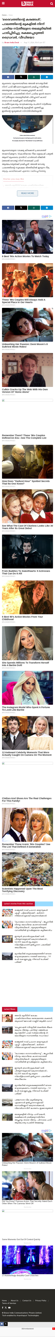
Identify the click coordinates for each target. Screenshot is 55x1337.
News (11, 15)
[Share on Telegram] (47, 77)
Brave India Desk (12, 43)
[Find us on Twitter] (6, 1307)
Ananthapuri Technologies (28, 1316)
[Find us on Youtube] (9, 1307)
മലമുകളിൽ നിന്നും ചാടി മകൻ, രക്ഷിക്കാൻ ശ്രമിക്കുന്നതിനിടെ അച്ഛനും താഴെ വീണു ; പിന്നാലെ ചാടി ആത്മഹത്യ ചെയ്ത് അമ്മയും (33, 1118)
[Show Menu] (3, 3)
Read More (27, 193)
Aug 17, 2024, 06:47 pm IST (34, 43)
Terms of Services (9, 1303)
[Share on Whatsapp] (34, 77)
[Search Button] (51, 3)
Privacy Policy (40, 1301)
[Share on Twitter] (21, 77)
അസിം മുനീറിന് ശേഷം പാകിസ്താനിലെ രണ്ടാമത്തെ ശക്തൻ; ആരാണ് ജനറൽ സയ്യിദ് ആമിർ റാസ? (26, 187)
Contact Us (26, 1301)
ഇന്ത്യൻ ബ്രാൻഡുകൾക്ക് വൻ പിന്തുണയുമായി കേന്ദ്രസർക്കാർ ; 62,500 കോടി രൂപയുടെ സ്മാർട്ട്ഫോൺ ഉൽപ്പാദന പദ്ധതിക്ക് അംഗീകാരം (32, 942)
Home (4, 15)
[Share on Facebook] (8, 77)
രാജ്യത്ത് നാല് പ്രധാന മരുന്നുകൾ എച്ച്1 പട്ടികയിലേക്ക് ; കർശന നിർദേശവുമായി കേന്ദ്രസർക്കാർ (31, 913)
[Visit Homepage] (27, 3)
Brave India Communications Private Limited (22, 1313)
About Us (14, 1301)
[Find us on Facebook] (2, 1307)
